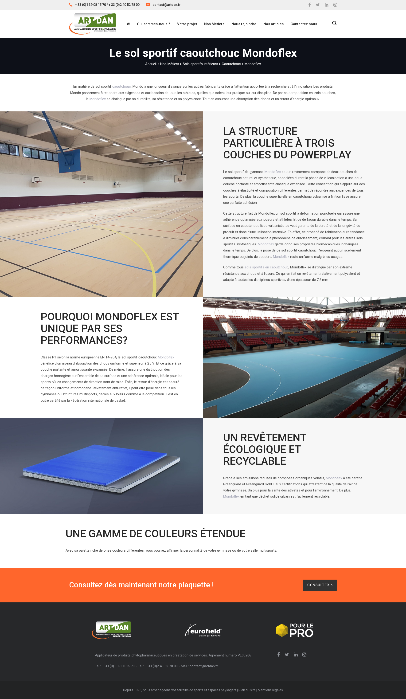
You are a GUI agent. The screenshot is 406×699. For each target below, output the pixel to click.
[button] (334, 23)
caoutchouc (121, 86)
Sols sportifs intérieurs (200, 64)
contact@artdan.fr (166, 5)
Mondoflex (98, 99)
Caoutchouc (231, 64)
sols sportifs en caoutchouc (267, 267)
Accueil (150, 64)
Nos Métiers (169, 64)
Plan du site (247, 690)
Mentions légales (270, 690)
